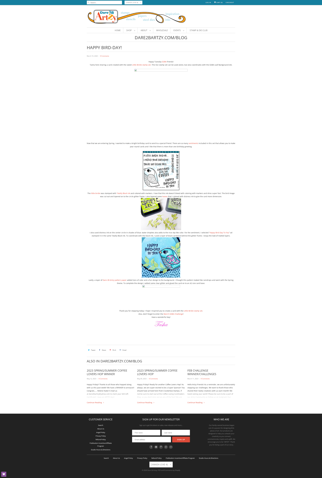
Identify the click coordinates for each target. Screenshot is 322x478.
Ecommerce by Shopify (172, 470)
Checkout (230, 2)
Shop (129, 30)
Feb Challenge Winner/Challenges (201, 372)
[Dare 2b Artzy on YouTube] (156, 447)
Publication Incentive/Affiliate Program (180, 458)
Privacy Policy (101, 436)
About (144, 30)
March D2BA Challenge (173, 314)
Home (118, 30)
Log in (208, 2)
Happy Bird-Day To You (219, 232)
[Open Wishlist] (3, 474)
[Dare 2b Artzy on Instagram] (166, 447)
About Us (100, 429)
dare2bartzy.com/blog (161, 37)
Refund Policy (101, 439)
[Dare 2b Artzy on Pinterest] (161, 447)
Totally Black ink (123, 193)
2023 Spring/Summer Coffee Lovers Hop (157, 372)
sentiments (194, 143)
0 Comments (104, 56)
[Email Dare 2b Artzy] (170, 447)
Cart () (219, 2)
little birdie (95, 193)
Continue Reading (94, 402)
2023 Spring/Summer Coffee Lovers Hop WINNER (107, 372)
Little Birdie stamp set (141, 65)
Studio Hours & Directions (100, 450)
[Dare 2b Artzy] (161, 17)
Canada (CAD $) (132, 2)
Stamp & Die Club (198, 30)
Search (100, 425)
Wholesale (162, 30)
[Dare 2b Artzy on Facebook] (151, 447)
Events (177, 30)
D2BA (164, 61)
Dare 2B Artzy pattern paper (115, 280)
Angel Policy (100, 432)
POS (159, 470)
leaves (165, 196)
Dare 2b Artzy (152, 470)
